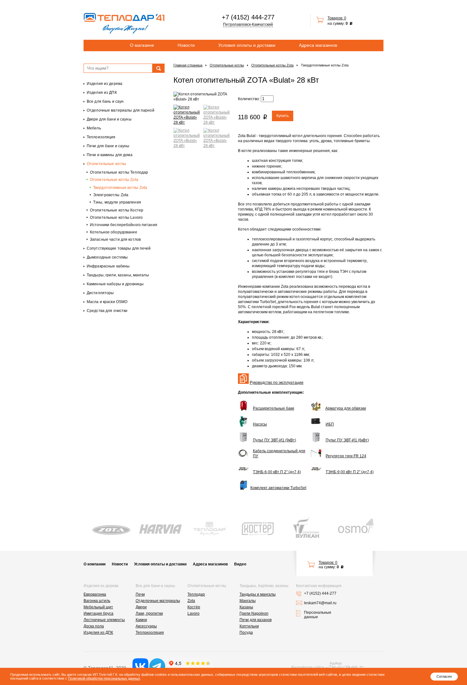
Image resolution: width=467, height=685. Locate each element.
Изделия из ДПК (102, 92)
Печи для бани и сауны (108, 146)
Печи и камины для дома (109, 155)
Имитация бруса (98, 613)
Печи (140, 594)
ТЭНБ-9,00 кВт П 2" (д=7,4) (350, 472)
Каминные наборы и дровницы (115, 284)
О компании (94, 564)
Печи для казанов (256, 620)
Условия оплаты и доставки (246, 45)
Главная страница (187, 65)
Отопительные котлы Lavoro (116, 217)
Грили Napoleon (254, 613)
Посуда (246, 632)
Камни (141, 620)
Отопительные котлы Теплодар (119, 172)
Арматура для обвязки (345, 408)
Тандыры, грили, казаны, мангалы (118, 275)
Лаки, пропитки (149, 613)
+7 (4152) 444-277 (248, 17)
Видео (240, 564)
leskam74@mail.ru (320, 603)
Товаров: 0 (337, 18)
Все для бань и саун (105, 101)
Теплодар (196, 594)
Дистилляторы (100, 293)
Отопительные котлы (106, 164)
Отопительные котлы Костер (116, 210)
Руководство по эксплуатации (276, 382)
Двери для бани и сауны (109, 119)
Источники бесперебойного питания (123, 225)
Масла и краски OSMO (107, 302)
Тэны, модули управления (117, 202)
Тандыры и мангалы (258, 594)
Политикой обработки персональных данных (104, 678)
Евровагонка (95, 594)
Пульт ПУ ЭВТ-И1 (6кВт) (347, 440)
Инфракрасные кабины (108, 266)
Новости (186, 45)
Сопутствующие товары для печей (119, 248)
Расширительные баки (273, 408)
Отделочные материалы (158, 601)
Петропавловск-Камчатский (248, 24)
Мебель (94, 128)
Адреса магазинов (318, 45)
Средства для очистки (107, 310)
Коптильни (249, 626)
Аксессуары (146, 626)
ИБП (330, 424)
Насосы (260, 424)
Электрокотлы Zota (110, 195)
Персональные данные (317, 614)
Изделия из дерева (104, 83)
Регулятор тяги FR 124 (346, 456)
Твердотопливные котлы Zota (120, 187)
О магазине (142, 45)
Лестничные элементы (104, 620)
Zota (191, 601)
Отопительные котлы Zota (114, 179)
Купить (282, 116)
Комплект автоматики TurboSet (278, 488)
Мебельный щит (98, 607)
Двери (141, 607)
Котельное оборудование (113, 232)
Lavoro (193, 613)
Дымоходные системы (107, 257)
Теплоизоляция (101, 137)
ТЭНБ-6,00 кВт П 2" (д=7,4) (277, 472)
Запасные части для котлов (115, 239)
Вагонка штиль (97, 601)
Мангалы (248, 601)
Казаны (246, 607)
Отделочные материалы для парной (120, 110)
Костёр (193, 607)
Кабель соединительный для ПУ (279, 453)
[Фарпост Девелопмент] (346, 666)
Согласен (444, 676)
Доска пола (94, 626)
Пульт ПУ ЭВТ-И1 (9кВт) (274, 440)
